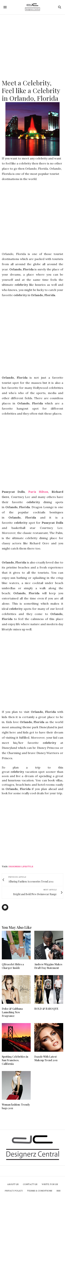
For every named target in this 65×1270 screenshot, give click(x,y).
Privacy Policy (14, 1190)
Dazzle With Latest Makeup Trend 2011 (45, 1058)
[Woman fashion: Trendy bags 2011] (16, 1085)
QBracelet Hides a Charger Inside (13, 966)
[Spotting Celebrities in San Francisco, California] (16, 1037)
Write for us (50, 1184)
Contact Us (30, 1184)
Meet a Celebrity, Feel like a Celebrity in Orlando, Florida (31, 90)
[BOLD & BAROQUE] (48, 989)
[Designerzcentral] (32, 7)
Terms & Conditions (39, 1190)
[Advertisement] (32, 46)
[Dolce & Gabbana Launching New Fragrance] (16, 989)
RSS (58, 1190)
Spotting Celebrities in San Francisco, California (15, 1060)
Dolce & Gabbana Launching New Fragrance (12, 1012)
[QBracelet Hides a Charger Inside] (16, 945)
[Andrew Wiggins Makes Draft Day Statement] (48, 945)
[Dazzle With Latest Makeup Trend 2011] (48, 1037)
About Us (13, 1184)
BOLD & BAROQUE (46, 1008)
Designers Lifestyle (20, 866)
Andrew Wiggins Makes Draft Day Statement (48, 966)
